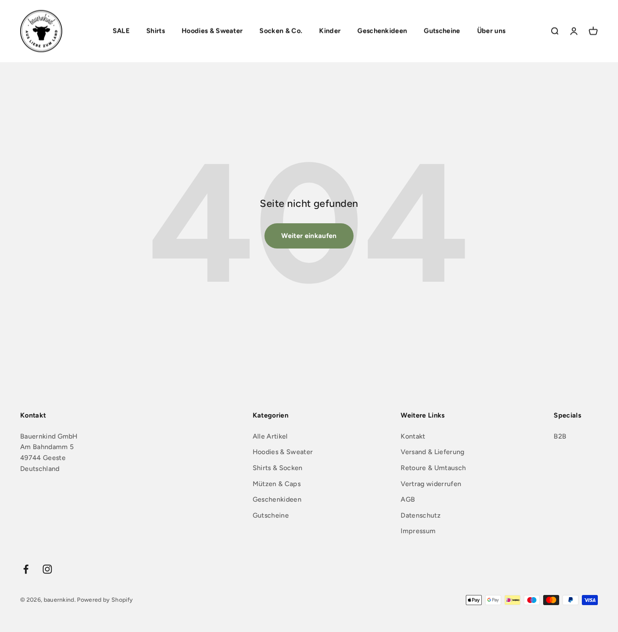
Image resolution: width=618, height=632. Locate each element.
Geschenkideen (382, 31)
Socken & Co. (280, 31)
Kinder (330, 31)
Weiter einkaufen (308, 236)
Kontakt (413, 436)
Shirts (155, 31)
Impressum (418, 531)
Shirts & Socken (278, 468)
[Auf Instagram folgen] (47, 569)
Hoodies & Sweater (212, 31)
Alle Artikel (270, 436)
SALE (121, 31)
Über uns (491, 31)
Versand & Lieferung (432, 452)
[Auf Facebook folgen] (26, 569)
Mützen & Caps (277, 484)
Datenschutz (421, 515)
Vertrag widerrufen (431, 484)
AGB (408, 499)
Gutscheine (442, 31)
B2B (560, 436)
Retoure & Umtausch (433, 468)
